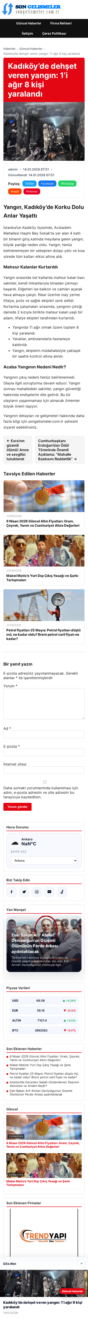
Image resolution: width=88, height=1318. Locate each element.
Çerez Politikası (54, 33)
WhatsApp (67, 183)
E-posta (11, 746)
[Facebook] (11, 892)
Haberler (9, 48)
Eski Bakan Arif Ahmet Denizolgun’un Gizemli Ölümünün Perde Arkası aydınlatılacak (41, 1092)
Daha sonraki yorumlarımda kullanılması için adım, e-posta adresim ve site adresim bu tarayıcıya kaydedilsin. (40, 792)
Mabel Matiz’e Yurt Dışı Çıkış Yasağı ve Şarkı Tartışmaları (40, 1066)
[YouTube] (49, 892)
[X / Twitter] (24, 892)
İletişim (27, 33)
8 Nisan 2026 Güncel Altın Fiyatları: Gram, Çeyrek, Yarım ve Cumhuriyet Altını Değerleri (45, 1058)
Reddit (15, 191)
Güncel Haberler (28, 23)
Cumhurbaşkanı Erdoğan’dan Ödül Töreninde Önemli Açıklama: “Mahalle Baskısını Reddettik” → (57, 450)
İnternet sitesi (14, 764)
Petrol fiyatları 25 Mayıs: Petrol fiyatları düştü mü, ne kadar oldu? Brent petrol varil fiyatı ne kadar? (44, 1075)
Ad (7, 728)
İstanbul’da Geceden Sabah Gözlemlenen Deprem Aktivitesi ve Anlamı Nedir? (44, 1084)
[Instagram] (37, 892)
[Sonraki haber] (74, 923)
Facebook (47, 183)
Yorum (10, 686)
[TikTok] (62, 892)
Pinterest (31, 191)
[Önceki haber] (65, 923)
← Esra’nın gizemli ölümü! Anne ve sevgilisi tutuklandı (18, 450)
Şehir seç (19, 851)
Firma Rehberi (61, 23)
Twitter (29, 183)
